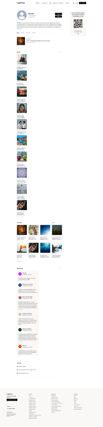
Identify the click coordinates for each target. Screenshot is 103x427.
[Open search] (73, 3)
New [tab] (18, 32)
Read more (20, 309)
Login (76, 3)
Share (58, 16)
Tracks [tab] (22, 32)
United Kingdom (32, 15)
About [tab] (33, 32)
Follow (58, 14)
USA (9, 406)
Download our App (12, 399)
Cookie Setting (11, 408)
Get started (82, 2)
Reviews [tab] (28, 32)
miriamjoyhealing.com (24, 373)
